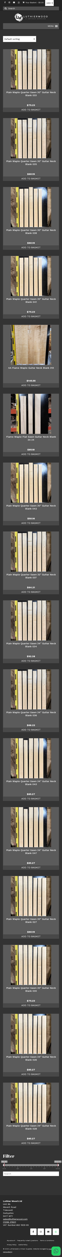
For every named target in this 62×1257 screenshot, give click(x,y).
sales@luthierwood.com (15, 1219)
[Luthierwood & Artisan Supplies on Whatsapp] (56, 1231)
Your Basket (34, 2)
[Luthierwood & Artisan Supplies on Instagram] (41, 1231)
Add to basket (31, 109)
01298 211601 (9, 1222)
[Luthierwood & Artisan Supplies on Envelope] (48, 1231)
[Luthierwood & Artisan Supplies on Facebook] (33, 1231)
